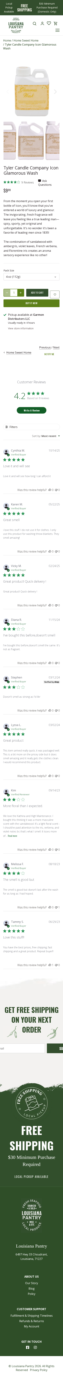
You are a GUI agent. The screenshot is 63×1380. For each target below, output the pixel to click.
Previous (45, 347)
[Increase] (20, 292)
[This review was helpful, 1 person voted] (50, 965)
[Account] (42, 23)
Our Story (31, 1283)
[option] (31, 91)
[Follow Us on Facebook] (27, 1347)
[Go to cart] (56, 23)
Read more (12, 835)
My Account (31, 1326)
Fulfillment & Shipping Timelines (31, 1316)
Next (56, 347)
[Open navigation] (57, 30)
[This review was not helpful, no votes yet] (56, 490)
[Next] (55, 91)
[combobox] (46, 436)
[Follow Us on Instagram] (35, 1347)
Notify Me (49, 354)
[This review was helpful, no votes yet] (50, 490)
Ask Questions (45, 183)
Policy (31, 1294)
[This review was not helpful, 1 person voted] (56, 907)
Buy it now (31, 303)
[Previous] (8, 91)
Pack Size (9, 270)
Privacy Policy (38, 1370)
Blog (32, 1288)
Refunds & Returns (31, 1321)
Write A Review (32, 410)
